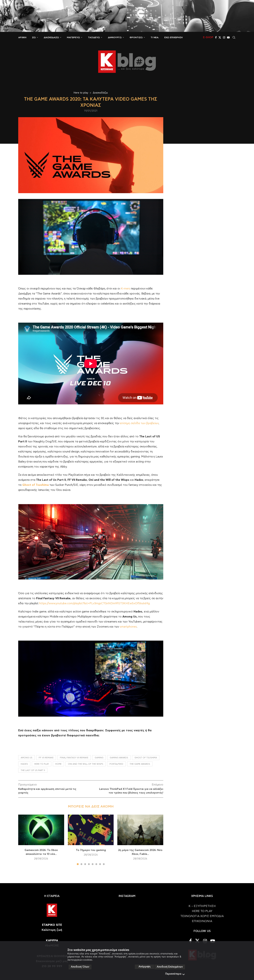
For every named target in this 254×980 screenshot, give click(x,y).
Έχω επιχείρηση (173, 37)
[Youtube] (228, 37)
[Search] (234, 37)
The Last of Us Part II (33, 770)
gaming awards (119, 758)
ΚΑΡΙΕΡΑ (52, 940)
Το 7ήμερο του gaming (91, 850)
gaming (99, 758)
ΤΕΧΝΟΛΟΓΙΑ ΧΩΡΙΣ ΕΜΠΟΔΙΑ (202, 916)
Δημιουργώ (115, 37)
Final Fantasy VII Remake (74, 758)
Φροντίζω (136, 37)
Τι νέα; (155, 37)
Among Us (26, 758)
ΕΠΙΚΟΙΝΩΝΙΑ (202, 921)
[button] (23, 839)
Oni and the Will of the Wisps (85, 764)
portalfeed (116, 764)
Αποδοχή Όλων (80, 967)
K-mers (126, 288)
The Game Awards (140, 764)
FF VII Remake (46, 758)
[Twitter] (219, 37)
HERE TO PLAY (41, 764)
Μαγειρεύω (73, 37)
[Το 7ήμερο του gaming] (91, 830)
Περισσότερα (173, 974)
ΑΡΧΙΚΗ (22, 37)
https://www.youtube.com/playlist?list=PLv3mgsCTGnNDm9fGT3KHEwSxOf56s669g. (94, 603)
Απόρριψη (144, 966)
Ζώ (34, 37)
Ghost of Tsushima (145, 758)
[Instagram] (224, 37)
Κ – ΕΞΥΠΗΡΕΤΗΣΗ (202, 906)
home (58, 764)
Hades (24, 764)
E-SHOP (208, 37)
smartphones (128, 626)
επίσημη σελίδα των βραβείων (139, 423)
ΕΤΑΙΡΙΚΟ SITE (52, 925)
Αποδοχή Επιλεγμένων (170, 967)
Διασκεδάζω (51, 37)
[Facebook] (216, 37)
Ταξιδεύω (94, 37)
